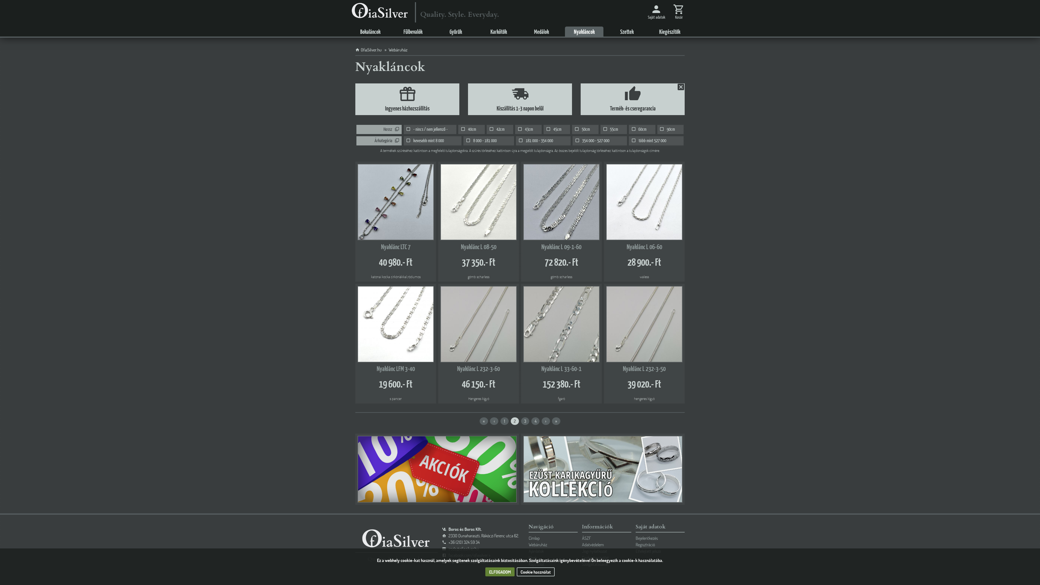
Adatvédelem (593, 544)
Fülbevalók (413, 32)
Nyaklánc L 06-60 (644, 247)
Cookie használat (536, 572)
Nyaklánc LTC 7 (396, 247)
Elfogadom (500, 572)
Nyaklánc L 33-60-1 (561, 369)
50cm (586, 129)
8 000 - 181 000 (485, 141)
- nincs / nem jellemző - (430, 129)
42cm (500, 129)
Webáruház (538, 544)
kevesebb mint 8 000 (428, 141)
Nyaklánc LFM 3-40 (396, 369)
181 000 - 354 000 (539, 141)
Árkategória (383, 141)
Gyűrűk (456, 32)
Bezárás (680, 87)
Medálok (541, 32)
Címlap (534, 538)
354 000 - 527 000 (595, 141)
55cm (614, 129)
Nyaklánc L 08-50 (478, 247)
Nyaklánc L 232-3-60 (478, 369)
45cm (557, 129)
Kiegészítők (669, 32)
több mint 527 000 (652, 141)
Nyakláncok (584, 32)
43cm (529, 129)
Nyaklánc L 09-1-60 (561, 247)
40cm (472, 129)
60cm (642, 129)
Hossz (388, 129)
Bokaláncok (370, 32)
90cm (671, 129)
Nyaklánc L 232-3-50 (644, 369)
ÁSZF (586, 538)
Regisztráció (645, 544)
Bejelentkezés (647, 538)
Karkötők (498, 32)
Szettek (627, 32)
